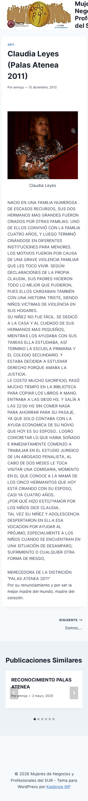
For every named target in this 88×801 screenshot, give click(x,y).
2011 (11, 44)
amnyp (18, 87)
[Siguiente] (74, 693)
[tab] (35, 719)
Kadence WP (58, 786)
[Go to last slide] (14, 693)
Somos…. (70, 624)
